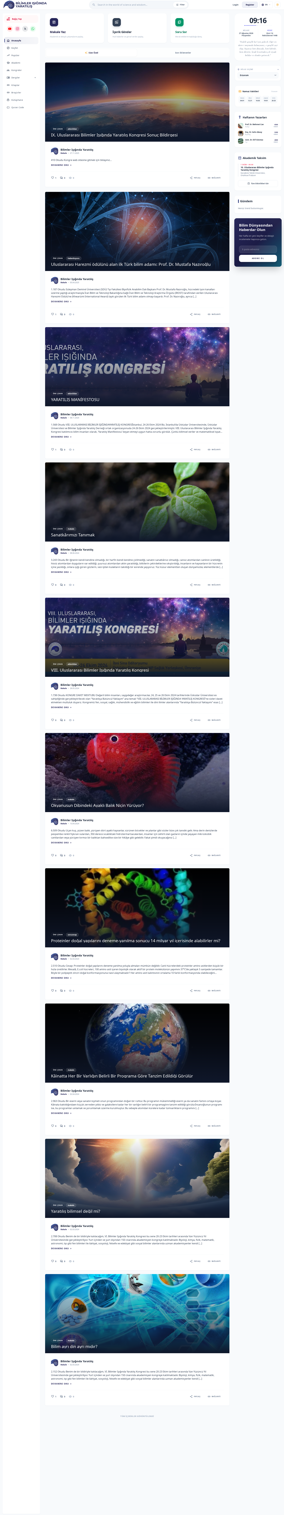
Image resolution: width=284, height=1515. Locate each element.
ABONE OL (258, 251)
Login (235, 4)
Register (250, 4)
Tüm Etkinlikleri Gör (258, 176)
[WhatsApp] (33, 29)
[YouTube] (10, 29)
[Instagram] (17, 29)
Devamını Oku (61, 165)
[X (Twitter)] (25, 29)
